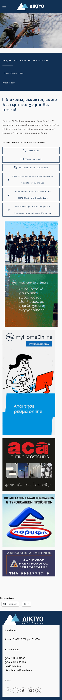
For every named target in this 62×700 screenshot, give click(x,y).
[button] (4, 6)
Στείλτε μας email (33, 159)
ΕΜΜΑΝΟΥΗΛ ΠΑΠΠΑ (19, 60)
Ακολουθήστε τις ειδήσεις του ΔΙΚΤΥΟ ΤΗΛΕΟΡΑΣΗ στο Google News (33, 194)
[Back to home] (31, 6)
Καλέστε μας (33, 151)
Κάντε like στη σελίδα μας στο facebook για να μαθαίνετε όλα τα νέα (33, 179)
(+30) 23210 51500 (15, 658)
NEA (4, 60)
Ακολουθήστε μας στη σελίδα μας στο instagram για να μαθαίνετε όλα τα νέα (33, 210)
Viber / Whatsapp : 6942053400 (33, 168)
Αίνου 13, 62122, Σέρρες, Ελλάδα (22, 639)
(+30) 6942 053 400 (15, 662)
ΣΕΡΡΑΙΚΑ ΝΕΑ (41, 60)
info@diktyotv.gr (13, 666)
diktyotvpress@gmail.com (18, 670)
